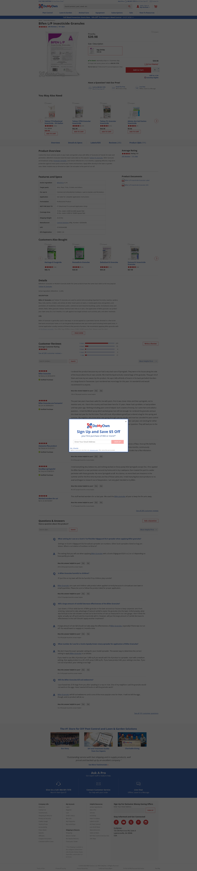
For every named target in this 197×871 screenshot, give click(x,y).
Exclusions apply (94, 450)
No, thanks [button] (74, 448)
